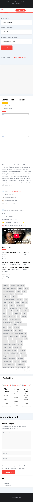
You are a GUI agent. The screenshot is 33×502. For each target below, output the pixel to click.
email (17, 302)
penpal (20, 342)
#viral (26, 288)
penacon (12, 342)
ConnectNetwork (8, 299)
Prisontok (22, 350)
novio (21, 339)
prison (20, 344)
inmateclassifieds (15, 319)
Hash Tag (12, 316)
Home (3, 57)
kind (9, 327)
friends (16, 311)
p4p (26, 339)
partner (5, 342)
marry (5, 336)
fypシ (9, 313)
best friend (18, 294)
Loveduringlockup (20, 333)
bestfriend (6, 297)
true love (16, 361)
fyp (4, 313)
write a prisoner (21, 367)
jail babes (6, 325)
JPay (4, 327)
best (11, 294)
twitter (24, 361)
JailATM (14, 325)
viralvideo (11, 364)
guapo (5, 316)
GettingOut (17, 313)
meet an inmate (13, 336)
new (10, 339)
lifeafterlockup (7, 330)
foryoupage (13, 308)
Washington (7, 106)
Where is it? (5, 18)
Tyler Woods (6, 390)
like (16, 330)
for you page (20, 305)
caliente (14, 297)
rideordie (6, 353)
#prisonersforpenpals (9, 288)
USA (4, 364)
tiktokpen (12, 358)
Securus (22, 353)
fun (22, 311)
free (4, 311)
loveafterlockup (8, 333)
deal (4, 302)
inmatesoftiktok (8, 322)
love (20, 330)
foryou (5, 308)
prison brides (7, 347)
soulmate (11, 356)
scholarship (14, 353)
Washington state (8, 367)
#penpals (6, 285)
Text (17, 356)
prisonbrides (17, 347)
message (23, 336)
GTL (24, 313)
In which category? (7, 27)
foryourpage (23, 308)
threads (24, 356)
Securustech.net (16, 191)
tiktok (5, 358)
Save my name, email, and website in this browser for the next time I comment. (14, 467)
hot (19, 316)
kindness (16, 327)
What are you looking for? (9, 37)
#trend (20, 288)
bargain (5, 294)
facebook (24, 302)
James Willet (26, 390)
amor (18, 291)
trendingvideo (7, 361)
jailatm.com (22, 325)
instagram (18, 322)
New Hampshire (26, 399)
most (4, 339)
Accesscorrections (8, 291)
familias (12, 305)
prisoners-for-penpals (9, 350)
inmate (5, 319)
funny (27, 311)
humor (24, 316)
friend (10, 311)
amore (24, 291)
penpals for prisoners (9, 344)
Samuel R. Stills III (16, 391)
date (26, 299)
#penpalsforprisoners (17, 285)
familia (5, 305)
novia (15, 339)
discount (10, 302)
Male (8, 57)
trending (20, 358)
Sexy (4, 356)
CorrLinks (19, 299)
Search (6, 48)
